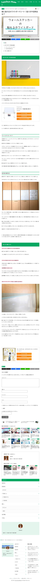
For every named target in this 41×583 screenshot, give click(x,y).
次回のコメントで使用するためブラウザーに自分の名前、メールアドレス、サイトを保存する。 (20, 405)
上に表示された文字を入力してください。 (10, 411)
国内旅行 (3, 486)
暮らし (16, 552)
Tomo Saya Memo (18, 580)
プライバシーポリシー (17, 578)
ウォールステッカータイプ (9, 47)
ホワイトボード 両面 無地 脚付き (24, 108)
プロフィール (29, 578)
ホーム (11, 578)
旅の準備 (3, 514)
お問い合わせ (24, 578)
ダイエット (4, 507)
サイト (3, 400)
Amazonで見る (24, 113)
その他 (4, 366)
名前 (3, 389)
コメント (4, 377)
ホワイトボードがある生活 (9, 45)
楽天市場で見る (24, 116)
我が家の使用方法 (8, 48)
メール (3, 394)
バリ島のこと (4, 493)
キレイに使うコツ (7, 50)
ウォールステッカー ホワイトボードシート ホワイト (27, 349)
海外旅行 (3, 483)
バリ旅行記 (5, 500)
